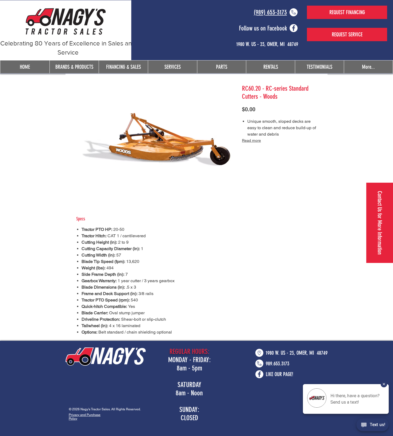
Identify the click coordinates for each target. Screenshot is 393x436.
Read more (251, 140)
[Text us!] (372, 425)
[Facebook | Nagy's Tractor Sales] (294, 28)
